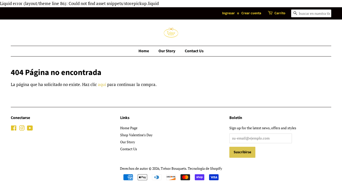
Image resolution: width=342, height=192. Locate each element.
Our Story (166, 51)
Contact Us (194, 51)
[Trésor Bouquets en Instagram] (22, 128)
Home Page (128, 128)
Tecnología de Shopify (205, 168)
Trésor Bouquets (173, 168)
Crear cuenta (251, 13)
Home (143, 51)
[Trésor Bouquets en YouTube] (30, 128)
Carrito (279, 13)
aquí (102, 84)
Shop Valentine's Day (136, 134)
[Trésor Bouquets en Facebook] (14, 128)
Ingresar (228, 13)
